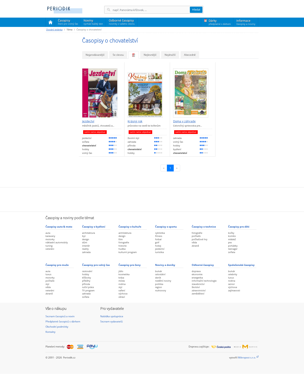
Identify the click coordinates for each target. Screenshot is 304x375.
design (85, 239)
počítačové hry (199, 239)
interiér (86, 245)
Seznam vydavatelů (111, 321)
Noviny (93, 21)
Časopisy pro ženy (129, 265)
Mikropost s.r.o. (247, 357)
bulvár (158, 271)
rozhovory (160, 290)
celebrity (232, 274)
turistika (159, 252)
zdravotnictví (199, 290)
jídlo (120, 271)
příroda (86, 284)
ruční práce (88, 287)
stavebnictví (198, 284)
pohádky (233, 245)
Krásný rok (135, 121)
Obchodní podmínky (56, 326)
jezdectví (159, 248)
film (120, 239)
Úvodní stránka (54, 29)
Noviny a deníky (165, 265)
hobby (85, 274)
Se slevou (118, 55)
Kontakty (50, 332)
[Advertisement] (152, 199)
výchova (122, 293)
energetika (197, 277)
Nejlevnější (150, 55)
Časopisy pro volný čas (96, 265)
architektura (88, 232)
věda (194, 242)
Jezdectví (88, 121)
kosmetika (123, 274)
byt (84, 236)
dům (84, 242)
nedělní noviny (163, 280)
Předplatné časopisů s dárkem (62, 321)
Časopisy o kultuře (129, 226)
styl (47, 284)
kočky (231, 232)
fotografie (123, 242)
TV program (88, 290)
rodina (122, 284)
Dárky (220, 22)
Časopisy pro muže (57, 265)
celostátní (160, 274)
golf (157, 242)
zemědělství (198, 293)
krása (121, 277)
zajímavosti (234, 290)
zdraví (121, 296)
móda (121, 280)
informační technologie (204, 280)
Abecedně (190, 55)
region (158, 287)
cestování (87, 271)
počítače (196, 236)
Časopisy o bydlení (93, 226)
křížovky (86, 277)
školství (196, 287)
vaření (121, 290)
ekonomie (197, 274)
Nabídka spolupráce (111, 316)
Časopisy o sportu (166, 226)
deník (158, 277)
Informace (245, 22)
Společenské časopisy (241, 265)
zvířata (231, 252)
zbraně (195, 245)
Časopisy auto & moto (58, 226)
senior (231, 284)
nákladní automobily (56, 242)
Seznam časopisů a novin (59, 316)
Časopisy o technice (204, 226)
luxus (48, 274)
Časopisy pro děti (238, 226)
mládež (232, 239)
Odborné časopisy (122, 21)
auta (47, 232)
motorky (50, 239)
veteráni (49, 248)
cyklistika (160, 232)
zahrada (86, 252)
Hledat (196, 9)
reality (85, 248)
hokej (158, 245)
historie (122, 245)
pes (230, 242)
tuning (49, 245)
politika (159, 284)
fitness (158, 236)
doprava (196, 271)
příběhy (86, 280)
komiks (232, 236)
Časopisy (68, 22)
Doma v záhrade (184, 121)
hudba (122, 248)
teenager (232, 248)
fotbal (158, 239)
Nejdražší (170, 55)
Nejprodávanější (95, 55)
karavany (50, 236)
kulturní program (127, 252)
